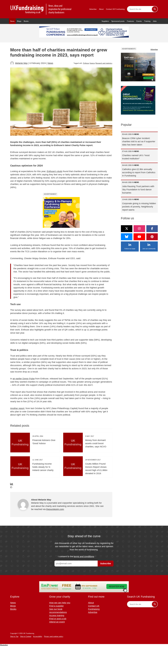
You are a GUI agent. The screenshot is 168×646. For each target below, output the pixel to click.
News (12, 21)
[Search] (155, 9)
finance (92, 63)
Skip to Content (25, 636)
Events (139, 21)
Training (147, 21)
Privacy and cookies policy (53, 636)
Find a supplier (56, 606)
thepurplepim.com (55, 509)
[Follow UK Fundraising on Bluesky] (126, 236)
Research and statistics (103, 63)
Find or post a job (57, 618)
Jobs (155, 21)
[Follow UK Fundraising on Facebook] (152, 228)
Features (130, 21)
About (101, 9)
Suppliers (105, 21)
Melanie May (21, 63)
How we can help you (59, 602)
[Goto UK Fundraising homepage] (41, 9)
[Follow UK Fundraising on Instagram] (139, 228)
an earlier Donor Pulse (24, 378)
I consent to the (76, 556)
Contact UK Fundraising (115, 9)
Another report (17, 408)
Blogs (19, 21)
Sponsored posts (117, 21)
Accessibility (37, 636)
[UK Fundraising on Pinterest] (152, 236)
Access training (56, 615)
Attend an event (57, 622)
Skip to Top (14, 636)
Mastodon (4, 645)
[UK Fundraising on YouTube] (139, 236)
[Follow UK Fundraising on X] (126, 228)
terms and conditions (84, 556)
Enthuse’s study (54, 171)
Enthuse (86, 63)
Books (26, 21)
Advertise (93, 9)
